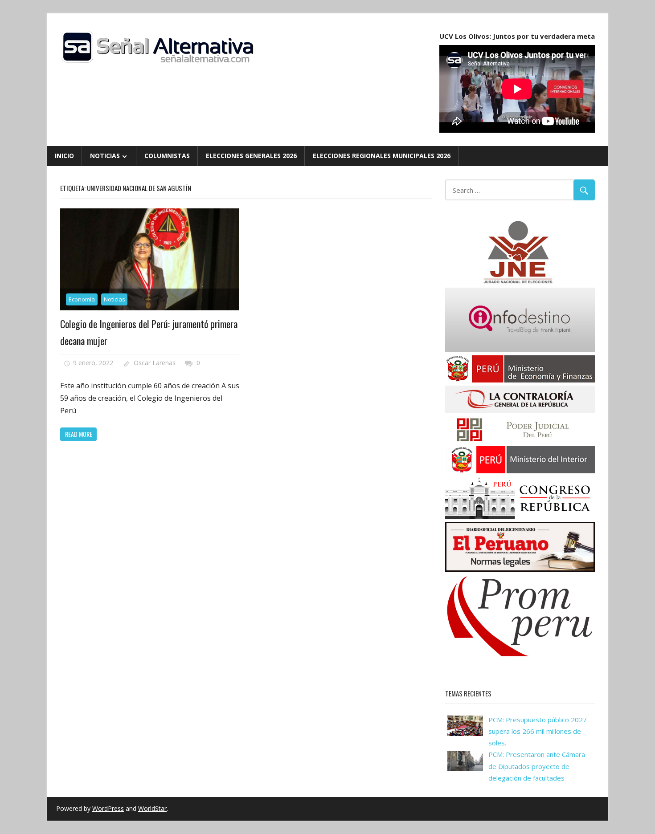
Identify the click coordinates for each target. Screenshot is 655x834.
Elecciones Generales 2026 (251, 155)
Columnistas (167, 155)
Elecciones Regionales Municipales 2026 (381, 155)
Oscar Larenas (155, 362)
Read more (78, 434)
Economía (82, 299)
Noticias (105, 155)
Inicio (64, 155)
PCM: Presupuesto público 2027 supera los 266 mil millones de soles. (537, 731)
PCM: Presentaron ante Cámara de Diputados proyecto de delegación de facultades (536, 766)
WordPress (108, 808)
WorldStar (152, 808)
